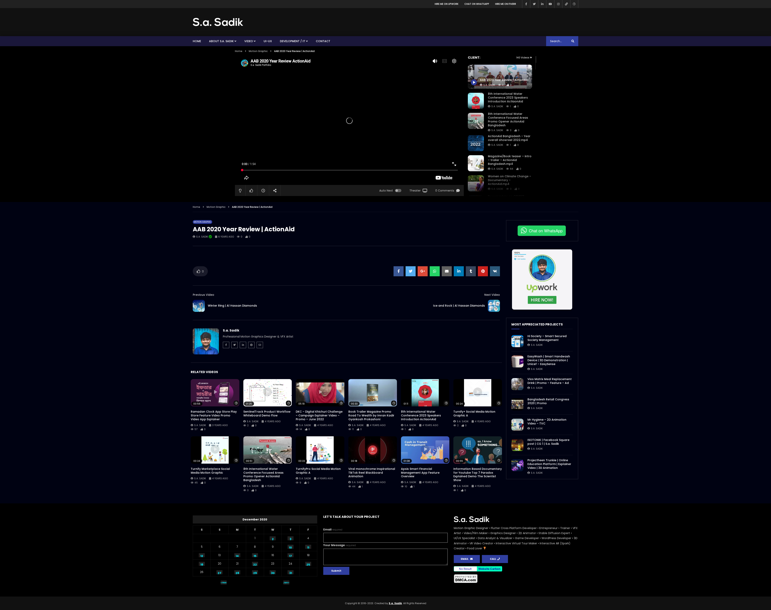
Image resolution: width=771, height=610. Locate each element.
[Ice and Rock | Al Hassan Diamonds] (494, 306)
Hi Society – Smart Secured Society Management (547, 338)
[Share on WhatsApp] (435, 271)
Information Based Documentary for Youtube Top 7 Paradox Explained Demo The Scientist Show (477, 474)
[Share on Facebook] (399, 271)
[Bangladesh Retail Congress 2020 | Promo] (517, 404)
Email (332, 529)
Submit (336, 570)
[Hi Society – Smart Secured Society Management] (517, 341)
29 (255, 572)
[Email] (260, 345)
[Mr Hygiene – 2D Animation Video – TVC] (517, 425)
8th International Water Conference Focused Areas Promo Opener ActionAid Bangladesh (508, 119)
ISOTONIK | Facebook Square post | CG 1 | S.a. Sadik (548, 442)
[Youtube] (550, 4)
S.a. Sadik (497, 106)
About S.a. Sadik (221, 41)
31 (290, 572)
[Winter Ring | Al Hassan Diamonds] (199, 306)
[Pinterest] (251, 345)
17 (290, 555)
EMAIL (465, 559)
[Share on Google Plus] (423, 271)
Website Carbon (489, 568)
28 (237, 572)
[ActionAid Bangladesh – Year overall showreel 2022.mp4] (476, 143)
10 (290, 547)
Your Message (339, 545)
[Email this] (447, 271)
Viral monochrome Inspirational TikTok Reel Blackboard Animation (371, 472)
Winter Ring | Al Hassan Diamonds (232, 306)
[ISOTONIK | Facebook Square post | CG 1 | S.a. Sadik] (517, 445)
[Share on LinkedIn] (459, 271)
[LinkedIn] (542, 4)
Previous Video (203, 295)
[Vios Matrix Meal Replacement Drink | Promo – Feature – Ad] (517, 384)
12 (201, 555)
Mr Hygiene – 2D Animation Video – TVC (546, 421)
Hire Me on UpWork (446, 4)
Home (197, 41)
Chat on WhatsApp (476, 4)
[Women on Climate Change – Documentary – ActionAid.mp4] (476, 183)
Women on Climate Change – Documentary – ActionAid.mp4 (509, 180)
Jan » (286, 582)
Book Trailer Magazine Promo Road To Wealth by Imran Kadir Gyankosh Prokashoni (371, 415)
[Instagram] (558, 4)
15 (255, 555)
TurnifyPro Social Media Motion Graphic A (318, 471)
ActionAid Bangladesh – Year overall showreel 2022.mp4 (509, 138)
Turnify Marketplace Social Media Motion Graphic (210, 471)
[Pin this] (483, 271)
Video (248, 41)
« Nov (223, 582)
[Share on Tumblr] (471, 271)
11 (308, 547)
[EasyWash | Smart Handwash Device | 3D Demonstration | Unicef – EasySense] (517, 361)
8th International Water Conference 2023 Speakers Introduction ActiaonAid (508, 97)
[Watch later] (574, 4)
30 (273, 572)
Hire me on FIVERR (505, 4)
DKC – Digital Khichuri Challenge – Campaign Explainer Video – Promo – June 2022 (319, 415)
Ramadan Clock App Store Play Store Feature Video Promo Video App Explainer (214, 415)
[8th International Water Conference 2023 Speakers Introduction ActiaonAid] (476, 101)
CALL (493, 559)
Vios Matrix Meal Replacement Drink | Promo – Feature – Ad (549, 381)
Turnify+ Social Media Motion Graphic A (474, 413)
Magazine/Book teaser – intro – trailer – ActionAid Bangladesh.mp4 (509, 160)
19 (201, 564)
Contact (323, 41)
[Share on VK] (495, 271)
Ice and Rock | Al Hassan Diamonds (459, 306)
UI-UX (268, 41)
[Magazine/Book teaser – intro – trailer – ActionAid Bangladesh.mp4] (476, 163)
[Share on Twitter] (411, 271)
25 (308, 564)
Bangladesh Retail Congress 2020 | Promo (548, 401)
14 (237, 555)
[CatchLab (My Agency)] (566, 4)
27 (219, 572)
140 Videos (523, 57)
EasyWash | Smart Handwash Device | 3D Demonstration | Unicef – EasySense (548, 360)
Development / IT (292, 41)
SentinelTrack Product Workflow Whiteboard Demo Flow (267, 413)
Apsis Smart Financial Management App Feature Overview (420, 472)
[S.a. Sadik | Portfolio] (218, 22)
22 (255, 564)
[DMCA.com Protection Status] (516, 578)
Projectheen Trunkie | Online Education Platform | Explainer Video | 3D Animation (549, 464)
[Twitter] (534, 4)
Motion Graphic (258, 51)
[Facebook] (526, 4)
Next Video (492, 295)
